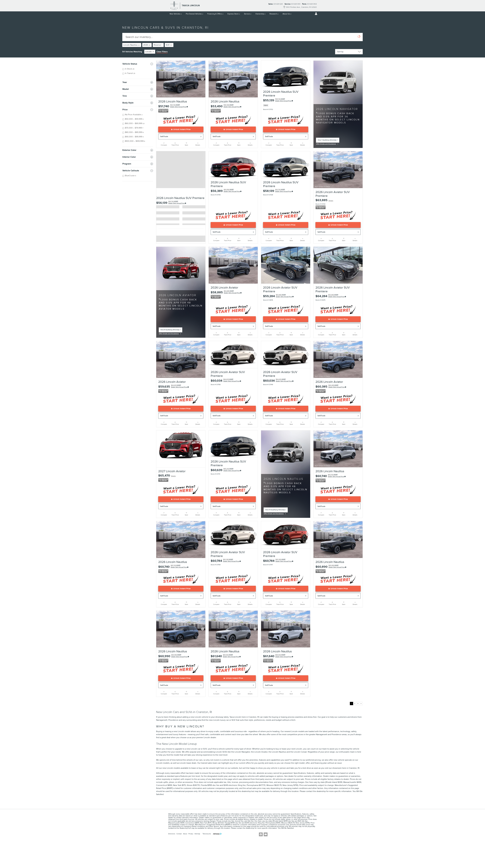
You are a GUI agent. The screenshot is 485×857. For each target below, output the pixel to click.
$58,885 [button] (225, 292)
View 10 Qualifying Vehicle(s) (275, 510)
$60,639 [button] (225, 470)
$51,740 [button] (172, 106)
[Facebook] (261, 834)
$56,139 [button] (170, 202)
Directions (171, 834)
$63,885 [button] (324, 200)
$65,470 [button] (167, 475)
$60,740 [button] (330, 476)
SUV (169, 45)
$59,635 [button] (172, 386)
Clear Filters (162, 51)
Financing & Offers (214, 14)
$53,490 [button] (225, 106)
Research (273, 14)
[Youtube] (266, 834)
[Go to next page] (361, 703)
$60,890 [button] (330, 566)
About (185, 834)
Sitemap (197, 834)
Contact (179, 834)
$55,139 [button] (277, 100)
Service (247, 14)
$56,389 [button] (225, 191)
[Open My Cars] (315, 13)
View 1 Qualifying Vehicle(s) (327, 141)
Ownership (259, 14)
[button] (285, 105)
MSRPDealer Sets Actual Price (176, 202)
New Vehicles (175, 14)
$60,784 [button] (225, 560)
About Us (286, 14)
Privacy (190, 834)
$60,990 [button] (173, 656)
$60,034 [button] (225, 380)
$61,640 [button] (225, 656)
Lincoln (148, 51)
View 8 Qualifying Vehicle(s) (169, 330)
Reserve (158, 45)
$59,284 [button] (277, 296)
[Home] (174, 6)
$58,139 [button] (277, 191)
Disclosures (207, 834)
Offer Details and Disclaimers (326, 144)
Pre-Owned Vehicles (194, 14)
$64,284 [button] (330, 296)
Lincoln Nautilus (131, 45)
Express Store (232, 14)
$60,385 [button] (330, 386)
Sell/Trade (164, 136)
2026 (146, 45)
